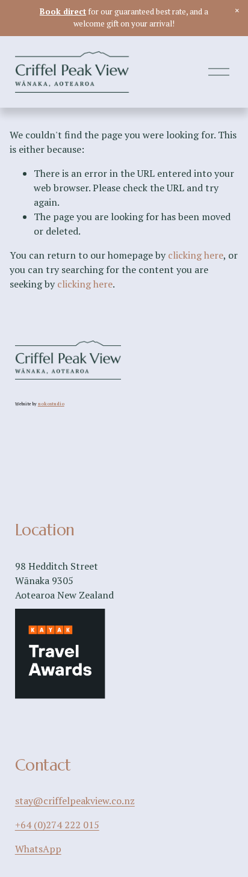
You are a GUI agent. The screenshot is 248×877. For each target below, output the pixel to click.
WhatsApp (38, 848)
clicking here (195, 255)
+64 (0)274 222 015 (57, 824)
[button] (237, 11)
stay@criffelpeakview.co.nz (75, 800)
